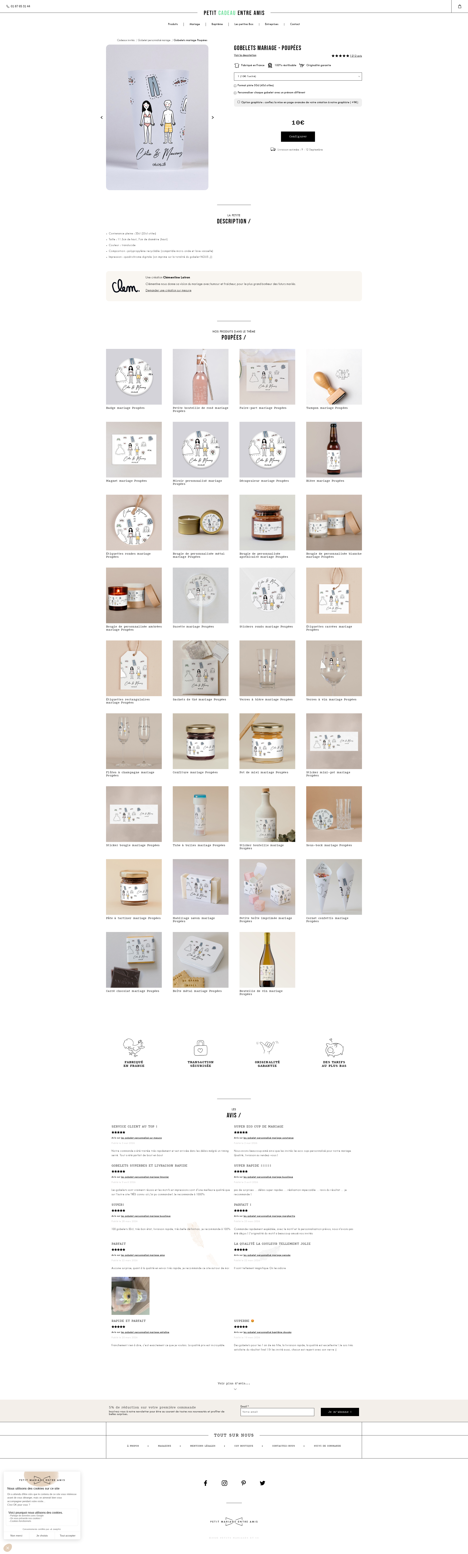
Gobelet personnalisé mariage (154, 40)
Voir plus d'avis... (234, 1383)
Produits (173, 24)
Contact (295, 24)
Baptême (217, 24)
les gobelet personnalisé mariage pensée (267, 1255)
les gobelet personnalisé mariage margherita (269, 1216)
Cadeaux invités (126, 40)
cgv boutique (243, 1446)
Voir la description (245, 55)
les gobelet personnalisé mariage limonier (145, 1177)
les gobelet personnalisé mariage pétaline (145, 1332)
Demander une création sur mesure (168, 290)
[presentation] (102, 117)
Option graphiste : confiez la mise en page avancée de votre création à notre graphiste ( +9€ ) (299, 102)
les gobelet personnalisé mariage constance (269, 1138)
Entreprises (271, 24)
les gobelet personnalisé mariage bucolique (268, 1177)
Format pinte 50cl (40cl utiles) (256, 85)
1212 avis (356, 56)
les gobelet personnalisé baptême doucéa (267, 1332)
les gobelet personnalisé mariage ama (143, 1255)
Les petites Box (244, 24)
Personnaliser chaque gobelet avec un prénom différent (271, 93)
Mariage (195, 24)
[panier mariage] (459, 6)
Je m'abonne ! (340, 1412)
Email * (245, 1406)
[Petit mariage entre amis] (234, 12)
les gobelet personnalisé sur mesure (141, 1138)
